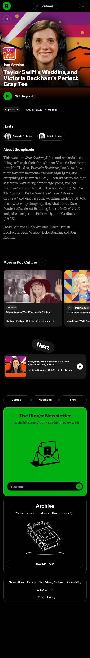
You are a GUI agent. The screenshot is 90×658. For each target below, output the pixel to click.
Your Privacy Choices (51, 582)
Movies (12, 307)
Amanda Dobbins (22, 136)
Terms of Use (16, 582)
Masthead (45, 400)
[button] (45, 6)
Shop (73, 400)
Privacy (31, 582)
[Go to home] (7, 6)
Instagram (42, 589)
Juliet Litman (54, 136)
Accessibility (73, 582)
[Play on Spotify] (7, 19)
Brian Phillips (16, 320)
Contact (16, 400)
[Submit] (79, 486)
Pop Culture (11, 109)
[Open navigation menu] (83, 6)
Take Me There (45, 564)
